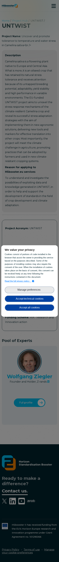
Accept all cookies (29, 307)
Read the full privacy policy (18, 281)
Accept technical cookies (29, 298)
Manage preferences (29, 289)
